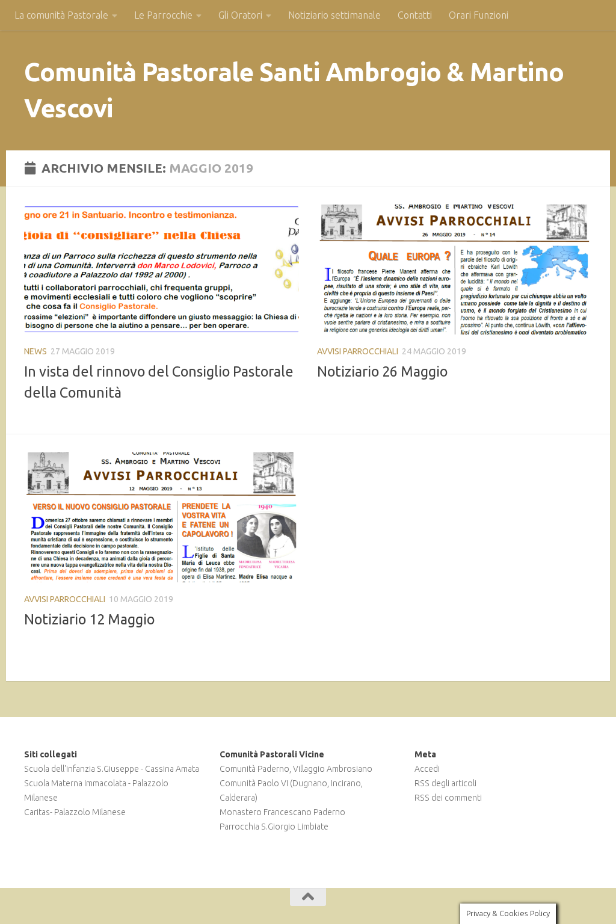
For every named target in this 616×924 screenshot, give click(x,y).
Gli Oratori (240, 15)
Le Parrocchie (163, 15)
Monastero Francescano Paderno (282, 812)
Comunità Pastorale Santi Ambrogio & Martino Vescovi (294, 90)
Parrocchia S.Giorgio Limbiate (274, 826)
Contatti (415, 15)
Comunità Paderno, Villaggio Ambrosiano (296, 769)
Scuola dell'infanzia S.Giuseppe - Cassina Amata (111, 769)
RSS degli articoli (445, 783)
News (35, 351)
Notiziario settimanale (334, 15)
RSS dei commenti (448, 797)
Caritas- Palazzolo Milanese (75, 812)
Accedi (427, 769)
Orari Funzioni (478, 15)
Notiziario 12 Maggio (89, 619)
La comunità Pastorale (61, 15)
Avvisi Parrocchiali (357, 351)
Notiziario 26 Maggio (382, 371)
